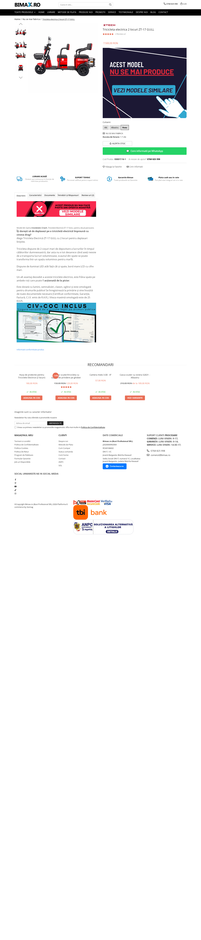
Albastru (114, 127)
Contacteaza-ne (117, 466)
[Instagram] (15, 493)
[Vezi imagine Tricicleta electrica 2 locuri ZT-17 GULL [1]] (21, 44)
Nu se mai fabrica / (32, 19)
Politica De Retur (21, 451)
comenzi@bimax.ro (160, 455)
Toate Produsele (24, 12)
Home (41, 12)
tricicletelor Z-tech (39, 227)
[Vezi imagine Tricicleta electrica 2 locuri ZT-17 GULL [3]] (21, 67)
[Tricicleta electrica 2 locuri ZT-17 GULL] (63, 58)
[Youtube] (15, 486)
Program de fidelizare (23, 455)
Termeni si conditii (22, 441)
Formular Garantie (22, 458)
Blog (153, 12)
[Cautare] (110, 4)
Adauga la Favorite (113, 166)
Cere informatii (136, 166)
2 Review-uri (120, 34)
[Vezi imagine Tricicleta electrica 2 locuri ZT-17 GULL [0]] (21, 32)
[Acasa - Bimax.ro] (29, 4)
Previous (21, 24)
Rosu (124, 127)
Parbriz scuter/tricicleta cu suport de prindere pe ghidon (66, 376)
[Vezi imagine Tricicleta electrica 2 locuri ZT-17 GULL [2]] (21, 55)
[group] (63, 58)
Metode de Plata (67, 12)
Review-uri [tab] (88, 195)
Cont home (63, 455)
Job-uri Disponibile (22, 462)
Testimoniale (126, 12)
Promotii (100, 12)
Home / (18, 19)
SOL (60, 465)
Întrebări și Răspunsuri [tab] (68, 195)
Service (112, 12)
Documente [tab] (49, 195)
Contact (163, 12)
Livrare (51, 12)
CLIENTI (63, 435)
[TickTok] (15, 490)
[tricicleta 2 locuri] (145, 83)
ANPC (61, 462)
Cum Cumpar (64, 448)
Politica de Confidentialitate (93, 427)
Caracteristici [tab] (35, 195)
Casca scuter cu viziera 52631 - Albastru (135, 376)
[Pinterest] (15, 483)
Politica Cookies (21, 448)
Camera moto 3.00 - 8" (101, 374)
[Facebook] (15, 479)
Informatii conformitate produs (30, 349)
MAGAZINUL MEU (23, 435)
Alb (105, 127)
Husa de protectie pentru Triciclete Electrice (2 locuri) (31, 376)
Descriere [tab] (21, 195)
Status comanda (66, 451)
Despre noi (142, 12)
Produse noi (86, 12)
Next (21, 77)
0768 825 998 (157, 450)
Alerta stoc (119, 143)
